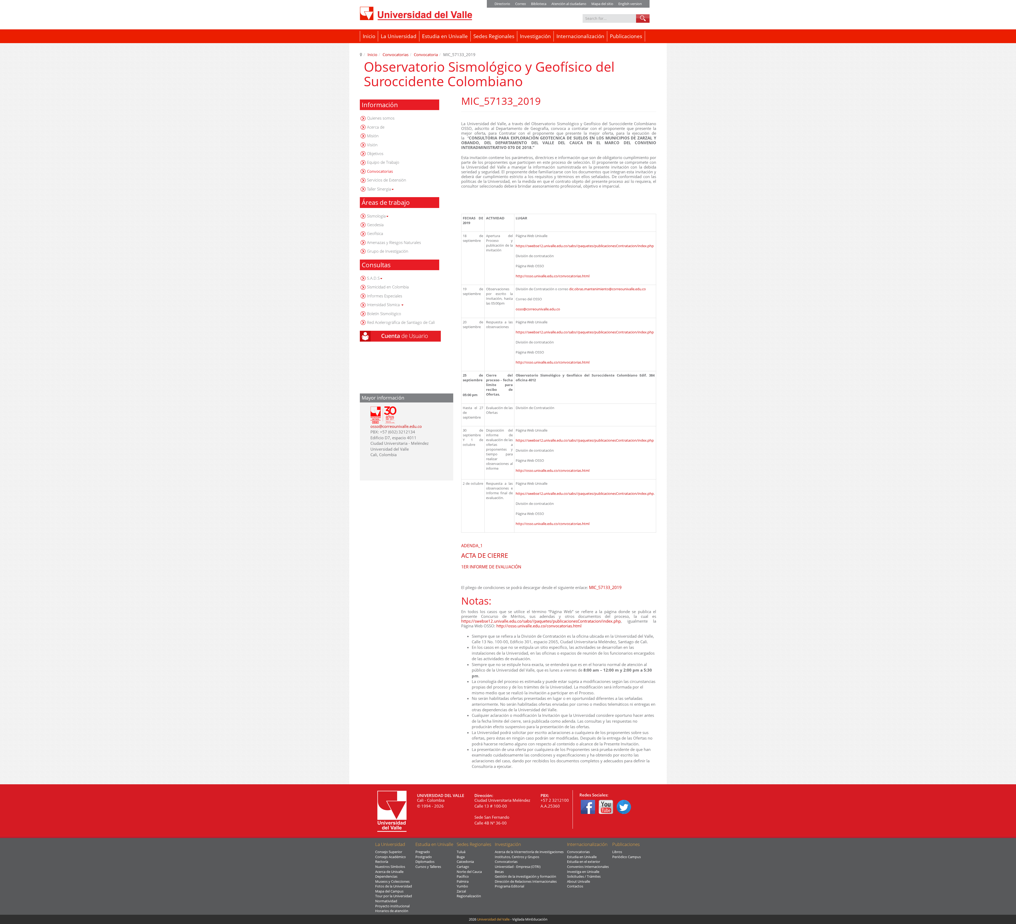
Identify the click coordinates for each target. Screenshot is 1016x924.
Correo (520, 3)
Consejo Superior (388, 851)
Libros (617, 851)
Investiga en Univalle (583, 871)
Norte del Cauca (469, 871)
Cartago (463, 866)
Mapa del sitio (602, 3)
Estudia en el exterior (583, 861)
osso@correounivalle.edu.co (396, 426)
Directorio (502, 3)
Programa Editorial (509, 886)
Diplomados (424, 861)
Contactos (575, 886)
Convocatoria (426, 54)
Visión (372, 144)
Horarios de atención (391, 910)
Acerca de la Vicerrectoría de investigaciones (529, 851)
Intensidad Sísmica (384, 304)
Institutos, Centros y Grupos (517, 856)
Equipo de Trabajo (383, 162)
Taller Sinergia (379, 189)
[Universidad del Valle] (416, 13)
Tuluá (461, 851)
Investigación (535, 36)
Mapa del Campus (389, 891)
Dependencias (386, 876)
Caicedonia (465, 861)
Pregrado (422, 851)
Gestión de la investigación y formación (525, 876)
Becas (499, 871)
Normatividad (386, 901)
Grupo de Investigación (387, 251)
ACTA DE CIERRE (484, 555)
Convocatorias (396, 54)
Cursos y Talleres (428, 866)
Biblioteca (538, 3)
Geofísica (375, 233)
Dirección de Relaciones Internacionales (526, 881)
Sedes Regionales (493, 36)
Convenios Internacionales (588, 866)
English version (630, 3)
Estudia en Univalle (445, 36)
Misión (373, 135)
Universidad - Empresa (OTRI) (518, 866)
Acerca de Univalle (389, 871)
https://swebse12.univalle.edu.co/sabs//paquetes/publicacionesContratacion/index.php (585, 245)
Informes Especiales (384, 295)
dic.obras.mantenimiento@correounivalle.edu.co (607, 289)
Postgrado (423, 856)
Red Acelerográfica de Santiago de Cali (401, 322)
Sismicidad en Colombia (388, 286)
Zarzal (461, 891)
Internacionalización (580, 36)
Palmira (463, 881)
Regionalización (469, 896)
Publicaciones (626, 36)
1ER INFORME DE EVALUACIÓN (491, 567)
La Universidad (398, 36)
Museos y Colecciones (392, 881)
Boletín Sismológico (384, 313)
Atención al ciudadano (568, 3)
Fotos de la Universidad (393, 886)
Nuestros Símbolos (390, 866)
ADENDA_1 (472, 546)
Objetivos (375, 153)
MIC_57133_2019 (605, 587)
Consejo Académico (390, 856)
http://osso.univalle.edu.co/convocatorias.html (552, 276)
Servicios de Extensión (386, 180)
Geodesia (375, 224)
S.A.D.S (373, 278)
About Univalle (578, 881)
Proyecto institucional (392, 906)
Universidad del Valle (493, 919)
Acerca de (375, 127)
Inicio (369, 36)
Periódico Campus (626, 856)
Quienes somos (380, 118)
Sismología (376, 216)
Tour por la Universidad (393, 896)
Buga (461, 856)
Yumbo (462, 886)
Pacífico (463, 876)
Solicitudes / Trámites (584, 876)
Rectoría (381, 861)
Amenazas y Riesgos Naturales (394, 242)
